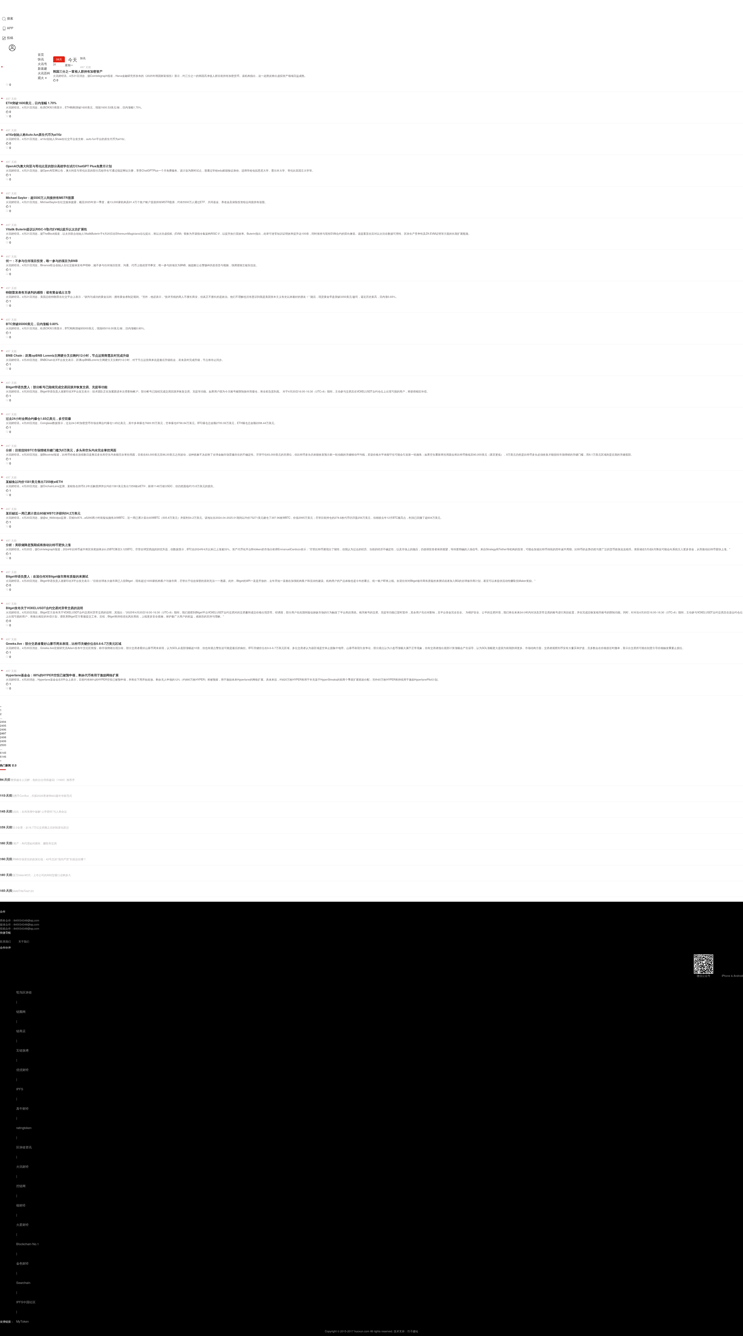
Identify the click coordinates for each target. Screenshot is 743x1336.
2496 (3, 729)
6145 (3, 753)
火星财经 (22, 1224)
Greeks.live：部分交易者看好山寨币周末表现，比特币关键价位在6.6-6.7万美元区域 (63, 643)
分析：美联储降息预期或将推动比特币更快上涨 (38, 545)
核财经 (21, 1205)
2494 (3, 722)
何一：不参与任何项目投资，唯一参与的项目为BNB (42, 260)
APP (9, 28)
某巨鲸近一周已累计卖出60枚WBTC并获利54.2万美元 (43, 513)
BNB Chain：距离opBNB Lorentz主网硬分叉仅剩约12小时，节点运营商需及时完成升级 (67, 355)
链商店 (21, 1031)
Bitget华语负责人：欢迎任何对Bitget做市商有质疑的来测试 (47, 576)
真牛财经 (22, 1108)
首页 (41, 54)
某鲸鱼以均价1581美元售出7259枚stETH (34, 481)
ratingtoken (24, 1128)
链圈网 (21, 1011)
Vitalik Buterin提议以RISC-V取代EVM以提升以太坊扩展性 (46, 229)
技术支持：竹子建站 (406, 1331)
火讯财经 (22, 1166)
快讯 (41, 59)
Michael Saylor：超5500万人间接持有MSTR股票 (40, 197)
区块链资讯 (24, 1147)
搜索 (9, 18)
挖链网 (21, 1186)
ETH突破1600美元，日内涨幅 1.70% (31, 103)
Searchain (23, 1282)
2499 (3, 741)
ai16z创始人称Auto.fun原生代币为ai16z (34, 134)
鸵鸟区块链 (24, 992)
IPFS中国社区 (26, 1302)
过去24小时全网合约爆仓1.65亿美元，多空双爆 (38, 418)
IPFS (19, 1089)
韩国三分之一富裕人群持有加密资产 (78, 71)
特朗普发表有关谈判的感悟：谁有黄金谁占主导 (38, 292)
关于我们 (23, 941)
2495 (3, 725)
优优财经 (22, 1069)
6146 (3, 756)
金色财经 (22, 1263)
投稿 (9, 37)
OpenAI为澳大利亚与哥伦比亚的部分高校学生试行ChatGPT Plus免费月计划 (59, 166)
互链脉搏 (22, 1050)
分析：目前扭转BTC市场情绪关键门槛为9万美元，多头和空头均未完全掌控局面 (61, 450)
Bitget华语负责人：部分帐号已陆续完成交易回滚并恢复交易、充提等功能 (56, 387)
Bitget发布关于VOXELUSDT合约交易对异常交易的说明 (44, 608)
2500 (3, 745)
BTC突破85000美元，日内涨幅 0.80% (32, 324)
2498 (3, 737)
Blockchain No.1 (27, 1244)
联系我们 (5, 941)
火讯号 (42, 64)
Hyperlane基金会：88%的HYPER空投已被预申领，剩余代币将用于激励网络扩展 (62, 675)
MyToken (22, 1321)
